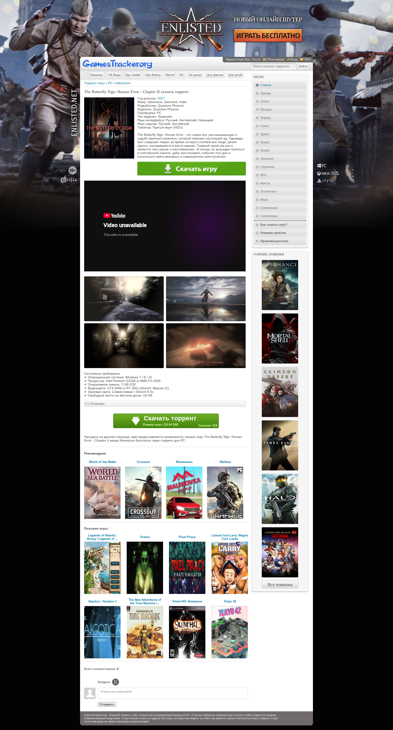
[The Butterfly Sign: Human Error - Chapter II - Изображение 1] (124, 321)
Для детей (235, 75)
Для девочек (215, 75)
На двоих (195, 75)
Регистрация (276, 59)
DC (182, 75)
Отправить (107, 704)
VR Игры (114, 75)
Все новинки (280, 584)
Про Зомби (132, 75)
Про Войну (153, 75)
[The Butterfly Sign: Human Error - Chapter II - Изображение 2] (206, 321)
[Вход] (115, 682)
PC (110, 83)
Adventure (123, 83)
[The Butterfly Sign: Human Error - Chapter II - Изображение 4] (206, 367)
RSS (308, 59)
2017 (161, 98)
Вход (293, 59)
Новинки (96, 75)
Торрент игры (94, 83)
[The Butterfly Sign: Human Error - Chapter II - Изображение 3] (124, 367)
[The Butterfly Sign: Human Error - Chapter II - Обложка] (109, 157)
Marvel (170, 75)
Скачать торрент (180, 421)
